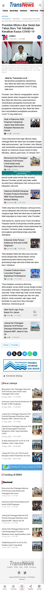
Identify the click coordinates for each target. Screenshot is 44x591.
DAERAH (23, 11)
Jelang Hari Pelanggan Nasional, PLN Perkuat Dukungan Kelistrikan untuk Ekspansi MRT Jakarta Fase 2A (16, 329)
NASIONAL (14, 11)
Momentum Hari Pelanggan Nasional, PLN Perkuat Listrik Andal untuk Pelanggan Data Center (15, 162)
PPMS (16, 567)
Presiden (14, 345)
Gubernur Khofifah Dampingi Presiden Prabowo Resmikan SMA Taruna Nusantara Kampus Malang (16, 195)
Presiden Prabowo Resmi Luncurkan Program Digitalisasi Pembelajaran (15, 273)
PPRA (26, 567)
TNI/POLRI (34, 11)
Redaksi (9, 567)
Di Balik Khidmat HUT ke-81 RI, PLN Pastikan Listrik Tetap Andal (14, 543)
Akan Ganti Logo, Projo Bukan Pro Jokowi (13, 311)
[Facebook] (19, 573)
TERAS (5, 11)
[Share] (39, 37)
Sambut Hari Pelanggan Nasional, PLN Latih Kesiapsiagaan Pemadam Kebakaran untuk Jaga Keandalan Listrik (16, 532)
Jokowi (6, 345)
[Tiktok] (25, 573)
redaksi (12, 36)
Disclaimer (32, 567)
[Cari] (40, 5)
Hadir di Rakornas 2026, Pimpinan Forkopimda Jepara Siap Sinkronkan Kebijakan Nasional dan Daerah (14, 125)
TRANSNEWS (6, 19)
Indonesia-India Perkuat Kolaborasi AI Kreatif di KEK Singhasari (16, 243)
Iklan (21, 567)
